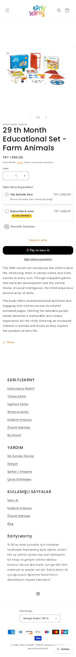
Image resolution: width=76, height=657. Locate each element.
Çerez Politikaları (19, 479)
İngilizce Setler (18, 404)
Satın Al (12, 500)
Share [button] (10, 342)
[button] (7, 10)
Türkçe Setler (16, 396)
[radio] (7, 194)
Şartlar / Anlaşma (19, 471)
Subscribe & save (22, 213)
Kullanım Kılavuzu (19, 419)
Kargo (20, 162)
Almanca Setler (18, 412)
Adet (6, 168)
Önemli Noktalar (18, 427)
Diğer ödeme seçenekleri (38, 259)
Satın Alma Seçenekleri (18, 187)
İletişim (12, 464)
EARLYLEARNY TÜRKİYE (32, 645)
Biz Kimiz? (14, 435)
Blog (10, 524)
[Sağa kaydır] (46, 117)
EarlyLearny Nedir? (21, 388)
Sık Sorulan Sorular (20, 456)
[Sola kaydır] (30, 117)
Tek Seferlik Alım (21, 194)
